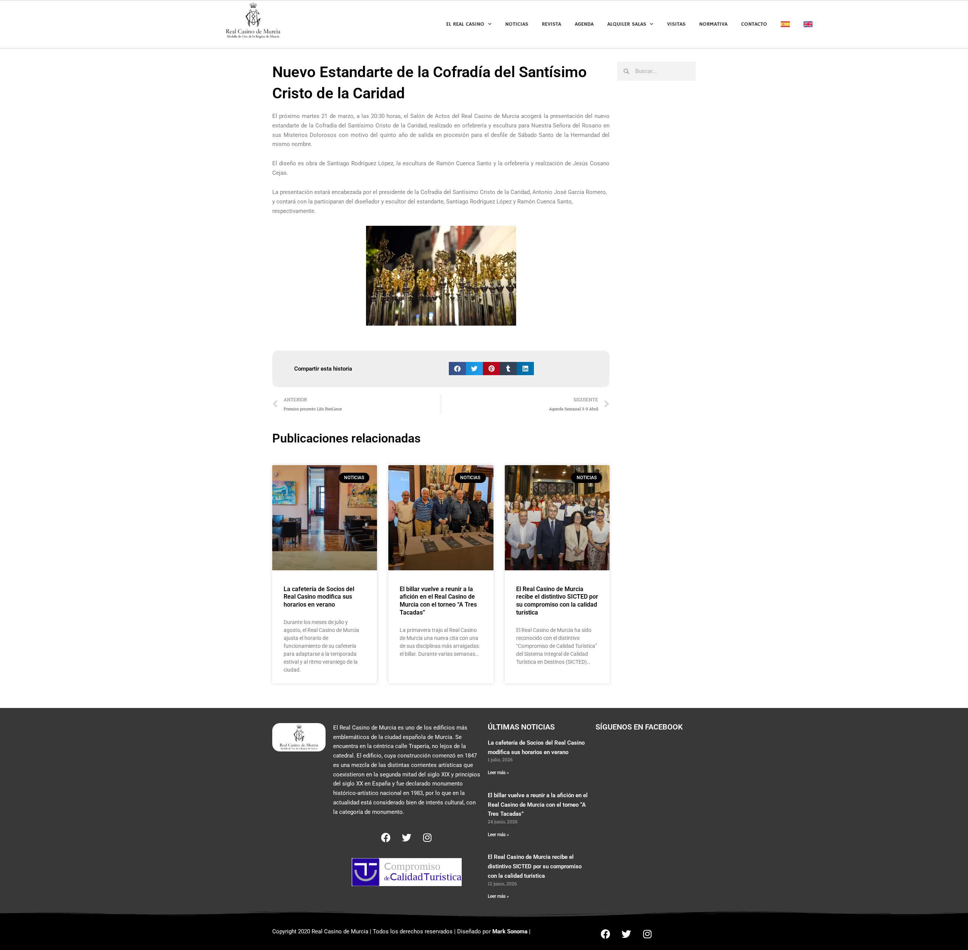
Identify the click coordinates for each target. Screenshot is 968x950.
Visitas (676, 24)
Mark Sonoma (509, 931)
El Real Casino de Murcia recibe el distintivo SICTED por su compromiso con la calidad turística (557, 600)
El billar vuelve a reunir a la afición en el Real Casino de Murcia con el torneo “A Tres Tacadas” (438, 600)
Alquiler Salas (626, 24)
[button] (457, 368)
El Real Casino (465, 24)
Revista (551, 24)
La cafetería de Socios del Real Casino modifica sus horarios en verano (319, 596)
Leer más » (498, 772)
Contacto (754, 24)
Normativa (713, 24)
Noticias (516, 24)
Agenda (584, 24)
